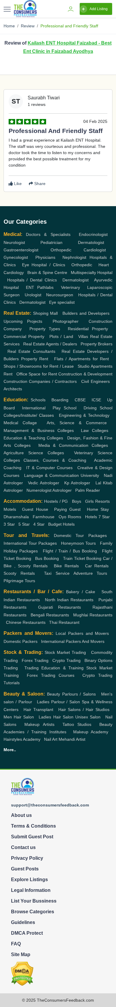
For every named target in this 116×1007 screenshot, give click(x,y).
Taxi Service (57, 573)
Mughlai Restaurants (92, 615)
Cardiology (14, 272)
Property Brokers (96, 344)
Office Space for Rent (36, 374)
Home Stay (98, 509)
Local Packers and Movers (82, 633)
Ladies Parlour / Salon (58, 701)
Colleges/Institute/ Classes (29, 415)
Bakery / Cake (80, 591)
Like (17, 183)
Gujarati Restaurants (59, 607)
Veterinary (70, 287)
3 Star (9, 524)
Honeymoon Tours (78, 543)
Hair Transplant (38, 709)
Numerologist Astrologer (49, 490)
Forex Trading (35, 660)
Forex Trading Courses (51, 675)
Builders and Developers (86, 313)
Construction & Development (85, 374)
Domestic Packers (20, 641)
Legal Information (31, 890)
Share (39, 183)
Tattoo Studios (77, 724)
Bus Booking (47, 558)
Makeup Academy (91, 731)
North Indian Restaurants (69, 599)
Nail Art (50, 739)
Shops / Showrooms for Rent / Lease (39, 366)
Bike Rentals (66, 565)
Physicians (45, 257)
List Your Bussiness (34, 900)
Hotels (91, 516)
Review (28, 26)
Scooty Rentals (19, 573)
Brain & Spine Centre (47, 272)
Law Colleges (94, 430)
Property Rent (34, 358)
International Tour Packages (30, 543)
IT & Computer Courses (49, 467)
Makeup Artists (39, 724)
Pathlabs (45, 287)
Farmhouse (43, 516)
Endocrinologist (93, 234)
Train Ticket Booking (82, 558)
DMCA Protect (27, 933)
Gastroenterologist (21, 250)
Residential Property (88, 328)
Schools (38, 399)
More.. (10, 749)
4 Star (39, 524)
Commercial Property (24, 336)
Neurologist (14, 242)
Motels (10, 509)
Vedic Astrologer (43, 482)
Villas (83, 336)
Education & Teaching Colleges (33, 438)
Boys (76, 501)
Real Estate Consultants (31, 351)
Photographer (66, 321)
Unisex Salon (88, 717)
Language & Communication (51, 475)
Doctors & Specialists (48, 234)
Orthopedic (61, 250)
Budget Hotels (61, 524)
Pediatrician (51, 242)
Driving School (98, 407)
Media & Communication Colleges (73, 445)
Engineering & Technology (84, 415)
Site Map (20, 954)
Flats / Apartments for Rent (81, 358)
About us (21, 815)
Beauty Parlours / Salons (71, 694)
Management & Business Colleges (39, 430)
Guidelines (23, 922)
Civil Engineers (95, 381)
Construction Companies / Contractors (40, 381)
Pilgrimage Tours (19, 580)
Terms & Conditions (33, 826)
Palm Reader (87, 490)
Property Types (44, 328)
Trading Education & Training (53, 667)
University (90, 475)
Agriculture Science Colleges (34, 452)
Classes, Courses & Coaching (54, 460)
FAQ (16, 943)
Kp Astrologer (77, 482)
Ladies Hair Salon (56, 717)
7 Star (104, 516)
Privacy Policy (27, 858)
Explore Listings (29, 879)
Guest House (35, 509)
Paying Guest (67, 509)
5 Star (24, 524)
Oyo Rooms (70, 516)
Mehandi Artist (72, 739)
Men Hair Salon (19, 717)
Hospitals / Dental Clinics (32, 280)
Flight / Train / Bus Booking (70, 551)
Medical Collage (20, 422)
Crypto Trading (66, 660)
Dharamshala (16, 516)
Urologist (33, 294)
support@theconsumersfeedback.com (50, 805)
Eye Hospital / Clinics (43, 264)
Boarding (59, 399)
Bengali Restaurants (50, 615)
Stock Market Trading (65, 652)
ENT (30, 287)
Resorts (102, 501)
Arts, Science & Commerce (77, 422)
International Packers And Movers (72, 641)
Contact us (23, 847)
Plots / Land (61, 336)
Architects (13, 388)
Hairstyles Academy (22, 739)
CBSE (80, 399)
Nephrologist (74, 257)
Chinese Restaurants (26, 622)
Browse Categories (32, 911)
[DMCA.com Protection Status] (22, 973)
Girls (89, 501)
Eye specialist (62, 302)
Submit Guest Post (32, 836)
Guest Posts (25, 868)
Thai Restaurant (64, 622)
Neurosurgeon (59, 294)
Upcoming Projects (23, 321)
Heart (103, 264)
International (34, 407)
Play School (64, 407)
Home (9, 26)
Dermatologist (91, 242)
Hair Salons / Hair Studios (83, 709)
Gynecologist (16, 257)
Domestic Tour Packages (80, 535)
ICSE (96, 399)
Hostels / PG (56, 501)
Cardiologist (95, 250)
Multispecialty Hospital (91, 272)
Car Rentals (97, 565)
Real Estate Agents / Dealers (50, 344)
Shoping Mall (45, 313)
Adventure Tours (90, 573)
